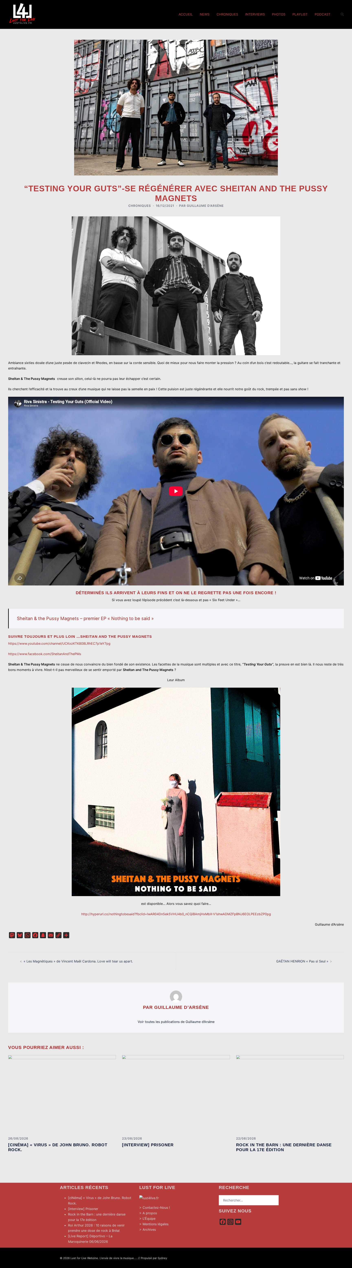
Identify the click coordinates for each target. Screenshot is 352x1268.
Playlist (300, 14)
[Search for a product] (342, 14)
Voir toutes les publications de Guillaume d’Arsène (176, 1022)
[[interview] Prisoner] (176, 1094)
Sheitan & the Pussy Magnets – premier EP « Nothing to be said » (85, 618)
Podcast (322, 14)
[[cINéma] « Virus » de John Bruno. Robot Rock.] (62, 1094)
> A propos (148, 1213)
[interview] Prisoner (148, 1145)
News (204, 14)
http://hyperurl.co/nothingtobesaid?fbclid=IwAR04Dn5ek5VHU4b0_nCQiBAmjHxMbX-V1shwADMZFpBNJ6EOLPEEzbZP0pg (176, 914)
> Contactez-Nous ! (154, 1208)
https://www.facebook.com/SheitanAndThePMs (44, 654)
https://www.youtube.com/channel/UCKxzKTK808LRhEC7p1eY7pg (59, 643)
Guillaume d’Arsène (205, 206)
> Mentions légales (153, 1224)
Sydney (162, 1258)
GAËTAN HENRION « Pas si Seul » (302, 961)
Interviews (255, 14)
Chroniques (227, 14)
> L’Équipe (147, 1218)
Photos (278, 14)
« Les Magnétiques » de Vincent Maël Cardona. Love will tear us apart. (78, 961)
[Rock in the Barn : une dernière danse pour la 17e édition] (290, 1094)
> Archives (147, 1229)
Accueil (186, 14)
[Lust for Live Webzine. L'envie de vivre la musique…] (22, 14)
